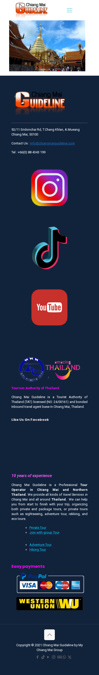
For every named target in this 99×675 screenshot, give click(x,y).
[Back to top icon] (49, 634)
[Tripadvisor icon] (59, 657)
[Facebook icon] (38, 657)
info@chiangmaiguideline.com (52, 143)
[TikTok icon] (43, 657)
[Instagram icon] (54, 657)
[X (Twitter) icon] (70, 657)
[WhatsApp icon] (64, 657)
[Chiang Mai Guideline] (31, 10)
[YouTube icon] (48, 657)
